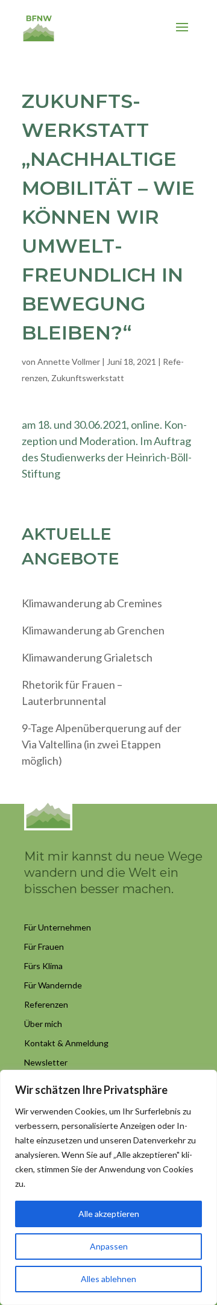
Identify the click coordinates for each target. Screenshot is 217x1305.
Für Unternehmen (57, 927)
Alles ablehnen (108, 1279)
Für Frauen (44, 946)
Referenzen (46, 1004)
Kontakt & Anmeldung (66, 1043)
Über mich (43, 1024)
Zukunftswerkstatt (87, 378)
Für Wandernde (53, 985)
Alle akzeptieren (108, 1214)
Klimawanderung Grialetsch (87, 657)
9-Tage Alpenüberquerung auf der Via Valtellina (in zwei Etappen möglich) (101, 744)
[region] (108, 1187)
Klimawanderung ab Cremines (92, 603)
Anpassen (109, 1246)
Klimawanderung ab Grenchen (93, 630)
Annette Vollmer (68, 361)
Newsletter (46, 1062)
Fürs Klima (43, 966)
